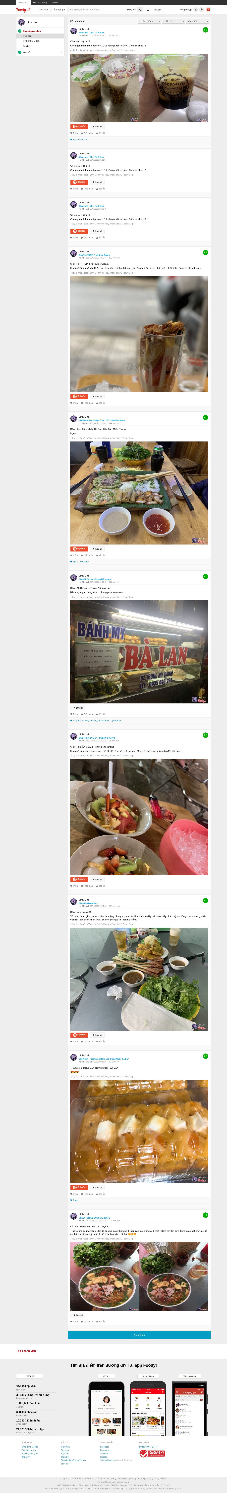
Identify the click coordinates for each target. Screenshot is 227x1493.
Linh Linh (84, 29)
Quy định (26, 1457)
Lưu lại (98, 127)
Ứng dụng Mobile (30, 1447)
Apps (159, 9)
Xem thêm (139, 1335)
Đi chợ (55, 2)
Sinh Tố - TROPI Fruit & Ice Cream (94, 255)
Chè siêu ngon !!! (80, 41)
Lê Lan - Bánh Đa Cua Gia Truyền (94, 1218)
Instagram (104, 1450)
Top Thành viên (26, 1350)
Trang (75, 1200)
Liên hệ (64, 1464)
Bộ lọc (132, 9)
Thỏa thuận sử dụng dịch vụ (73, 1460)
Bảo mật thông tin (30, 1454)
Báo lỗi (102, 133)
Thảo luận (88, 133)
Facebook (104, 1447)
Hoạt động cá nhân (32, 31)
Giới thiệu (65, 1447)
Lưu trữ (26, 52)
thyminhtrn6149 (80, 139)
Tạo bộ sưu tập (29, 1450)
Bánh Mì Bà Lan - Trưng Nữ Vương (95, 579)
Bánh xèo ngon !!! (80, 912)
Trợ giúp (65, 1450)
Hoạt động (28, 36)
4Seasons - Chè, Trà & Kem (92, 33)
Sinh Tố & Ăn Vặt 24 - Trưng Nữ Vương (97, 738)
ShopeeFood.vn (107, 1460)
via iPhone (83, 35)
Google (103, 1457)
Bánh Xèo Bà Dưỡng (88, 903)
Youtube (104, 1454)
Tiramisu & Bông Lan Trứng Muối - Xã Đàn (94, 1067)
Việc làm (65, 1454)
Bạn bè (26, 46)
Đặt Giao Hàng (40, 2)
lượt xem (115, 35)
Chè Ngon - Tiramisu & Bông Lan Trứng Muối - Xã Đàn (104, 1059)
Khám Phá (23, 2)
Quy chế (65, 1457)
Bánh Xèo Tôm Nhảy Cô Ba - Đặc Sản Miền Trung (102, 420)
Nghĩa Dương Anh (81, 562)
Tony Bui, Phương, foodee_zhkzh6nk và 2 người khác (97, 720)
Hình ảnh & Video (31, 41)
